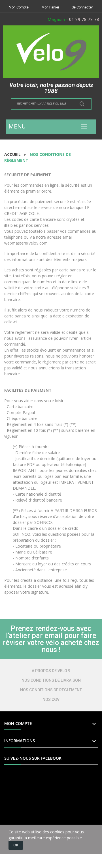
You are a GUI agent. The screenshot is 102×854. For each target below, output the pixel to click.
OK (15, 845)
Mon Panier (50, 7)
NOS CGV (51, 699)
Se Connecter (82, 7)
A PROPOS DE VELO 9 (51, 670)
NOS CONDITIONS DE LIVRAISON (51, 680)
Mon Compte (19, 7)
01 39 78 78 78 (84, 19)
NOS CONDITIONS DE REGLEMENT (51, 690)
